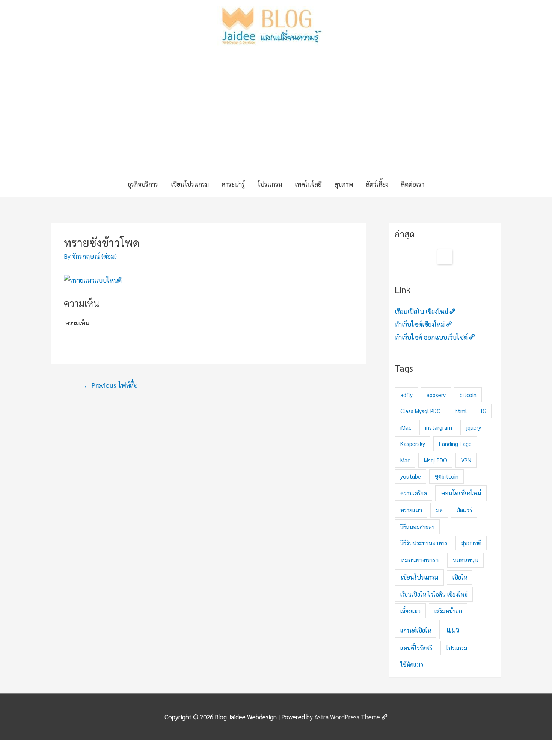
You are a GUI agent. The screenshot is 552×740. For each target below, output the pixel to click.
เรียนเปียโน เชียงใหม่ (421, 311)
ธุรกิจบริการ (143, 184)
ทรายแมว (411, 509)
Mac (405, 460)
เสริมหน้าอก (448, 610)
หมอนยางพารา (420, 560)
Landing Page (455, 443)
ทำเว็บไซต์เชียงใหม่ (420, 324)
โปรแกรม (270, 184)
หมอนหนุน (465, 559)
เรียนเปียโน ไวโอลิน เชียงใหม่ (434, 594)
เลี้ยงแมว (410, 610)
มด (439, 509)
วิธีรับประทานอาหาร (423, 542)
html (461, 410)
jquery (473, 427)
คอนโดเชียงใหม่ (461, 493)
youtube (410, 476)
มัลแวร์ (464, 509)
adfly (406, 394)
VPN (466, 460)
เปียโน (459, 577)
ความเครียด (413, 493)
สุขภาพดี (471, 542)
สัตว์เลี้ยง (377, 184)
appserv (436, 394)
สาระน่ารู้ (233, 184)
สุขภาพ (343, 184)
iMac (405, 427)
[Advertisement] (276, 115)
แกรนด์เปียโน (415, 630)
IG (483, 410)
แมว (452, 629)
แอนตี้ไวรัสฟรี (416, 647)
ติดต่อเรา (412, 184)
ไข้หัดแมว (411, 664)
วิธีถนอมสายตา (417, 526)
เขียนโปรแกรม (190, 184)
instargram (438, 427)
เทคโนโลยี (308, 184)
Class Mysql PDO (420, 410)
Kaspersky (412, 443)
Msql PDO (435, 460)
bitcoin (468, 394)
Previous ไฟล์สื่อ (110, 385)
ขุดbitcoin (446, 476)
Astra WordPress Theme (347, 717)
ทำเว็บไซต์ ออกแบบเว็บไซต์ (431, 337)
